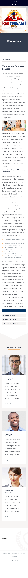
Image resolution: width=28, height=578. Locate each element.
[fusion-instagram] (10, 403)
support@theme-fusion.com (16, 554)
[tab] (14, 60)
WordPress (7, 554)
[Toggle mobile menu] (25, 30)
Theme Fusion (7, 553)
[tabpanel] (14, 188)
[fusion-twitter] (7, 403)
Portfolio (13, 44)
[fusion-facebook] (5, 403)
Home (8, 44)
